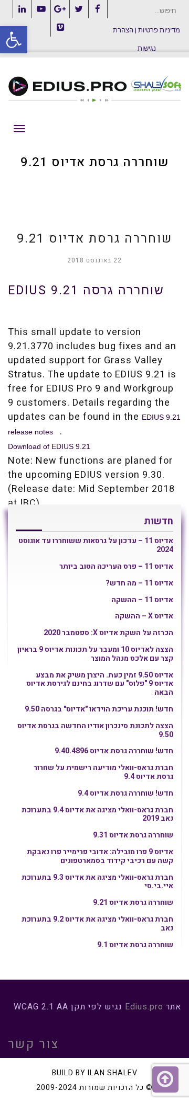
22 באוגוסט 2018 (94, 260)
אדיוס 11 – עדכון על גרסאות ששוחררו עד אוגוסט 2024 (95, 545)
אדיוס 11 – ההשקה (142, 599)
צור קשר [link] (33, 1044)
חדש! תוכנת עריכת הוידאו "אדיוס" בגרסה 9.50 (99, 709)
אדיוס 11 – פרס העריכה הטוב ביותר (116, 566)
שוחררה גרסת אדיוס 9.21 (133, 902)
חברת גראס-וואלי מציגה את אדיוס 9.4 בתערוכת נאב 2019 (97, 814)
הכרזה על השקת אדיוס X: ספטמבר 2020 (108, 632)
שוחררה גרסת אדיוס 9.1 (135, 944)
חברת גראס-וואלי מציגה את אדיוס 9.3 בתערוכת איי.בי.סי (97, 882)
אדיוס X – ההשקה (144, 616)
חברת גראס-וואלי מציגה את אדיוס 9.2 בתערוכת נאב (97, 924)
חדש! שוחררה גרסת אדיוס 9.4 (125, 793)
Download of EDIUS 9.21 (49, 447)
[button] (13, 39)
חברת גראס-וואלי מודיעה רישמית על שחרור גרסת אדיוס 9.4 (103, 772)
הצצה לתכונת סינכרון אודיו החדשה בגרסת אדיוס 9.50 (95, 730)
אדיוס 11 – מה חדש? (139, 583)
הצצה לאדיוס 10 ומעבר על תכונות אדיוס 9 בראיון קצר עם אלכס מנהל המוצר (95, 654)
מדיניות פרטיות (159, 30)
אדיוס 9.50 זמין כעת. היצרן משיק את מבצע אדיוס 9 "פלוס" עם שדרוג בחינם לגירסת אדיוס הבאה (99, 684)
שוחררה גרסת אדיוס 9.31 (133, 835)
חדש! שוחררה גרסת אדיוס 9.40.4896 (114, 750)
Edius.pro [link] (144, 1007)
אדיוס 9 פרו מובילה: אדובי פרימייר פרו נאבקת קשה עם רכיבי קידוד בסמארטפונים (100, 856)
